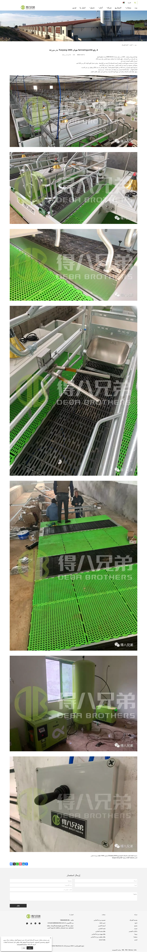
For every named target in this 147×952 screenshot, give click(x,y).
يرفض (29, 948)
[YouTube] (31, 923)
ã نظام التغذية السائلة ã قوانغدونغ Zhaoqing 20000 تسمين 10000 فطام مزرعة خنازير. (112, 855)
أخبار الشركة (125, 45)
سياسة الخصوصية (116, 950)
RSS (126, 950)
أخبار (131, 45)
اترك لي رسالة (66, 54)
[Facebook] (39, 923)
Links (135, 950)
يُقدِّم (18, 906)
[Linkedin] (35, 923)
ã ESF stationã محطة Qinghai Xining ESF (123, 858)
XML (123, 950)
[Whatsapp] (27, 923)
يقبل (24, 948)
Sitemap (130, 950)
